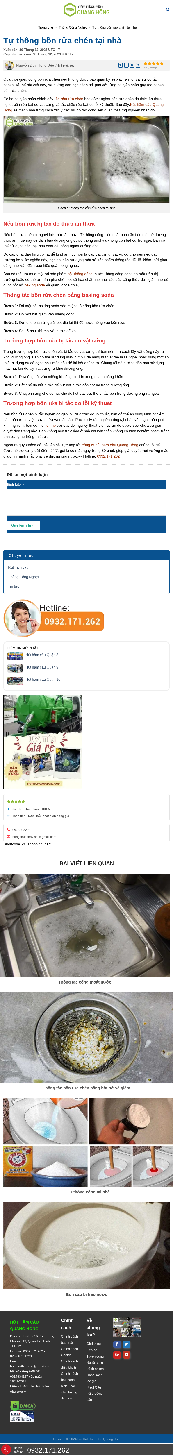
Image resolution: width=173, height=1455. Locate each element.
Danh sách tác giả (94, 1378)
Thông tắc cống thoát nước (84, 982)
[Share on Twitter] (120, 65)
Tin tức (13, 586)
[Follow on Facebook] (117, 1344)
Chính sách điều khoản (69, 1364)
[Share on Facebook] (126, 65)
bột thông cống (80, 274)
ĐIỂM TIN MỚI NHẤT (22, 648)
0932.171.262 (33, 1351)
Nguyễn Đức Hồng (31, 65)
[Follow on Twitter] (126, 1344)
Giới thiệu (93, 1344)
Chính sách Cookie (69, 1352)
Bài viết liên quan (86, 863)
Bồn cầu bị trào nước (86, 1294)
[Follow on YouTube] (126, 1355)
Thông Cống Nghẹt (72, 27)
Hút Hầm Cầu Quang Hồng (102, 1439)
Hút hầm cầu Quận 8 (41, 655)
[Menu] (7, 9)
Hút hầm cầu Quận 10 (42, 679)
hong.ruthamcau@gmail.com (30, 1366)
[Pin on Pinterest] (132, 65)
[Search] (168, 9)
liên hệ (50, 425)
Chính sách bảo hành (69, 1377)
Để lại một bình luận (28, 474)
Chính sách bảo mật (69, 1339)
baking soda (35, 285)
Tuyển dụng (95, 1356)
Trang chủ (45, 27)
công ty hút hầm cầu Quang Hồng (110, 445)
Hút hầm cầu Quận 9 (41, 667)
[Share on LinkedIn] (138, 65)
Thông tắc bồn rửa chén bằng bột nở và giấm (86, 1088)
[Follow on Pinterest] (117, 1355)
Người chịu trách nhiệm (95, 1366)
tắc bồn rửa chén (69, 99)
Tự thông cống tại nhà (88, 1192)
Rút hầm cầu (18, 567)
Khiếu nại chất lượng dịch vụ (69, 1392)
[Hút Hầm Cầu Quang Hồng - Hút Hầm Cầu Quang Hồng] (86, 10)
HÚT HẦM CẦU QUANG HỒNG (24, 1325)
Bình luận (15, 484)
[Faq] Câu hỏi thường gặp (94, 1393)
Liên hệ (91, 1350)
